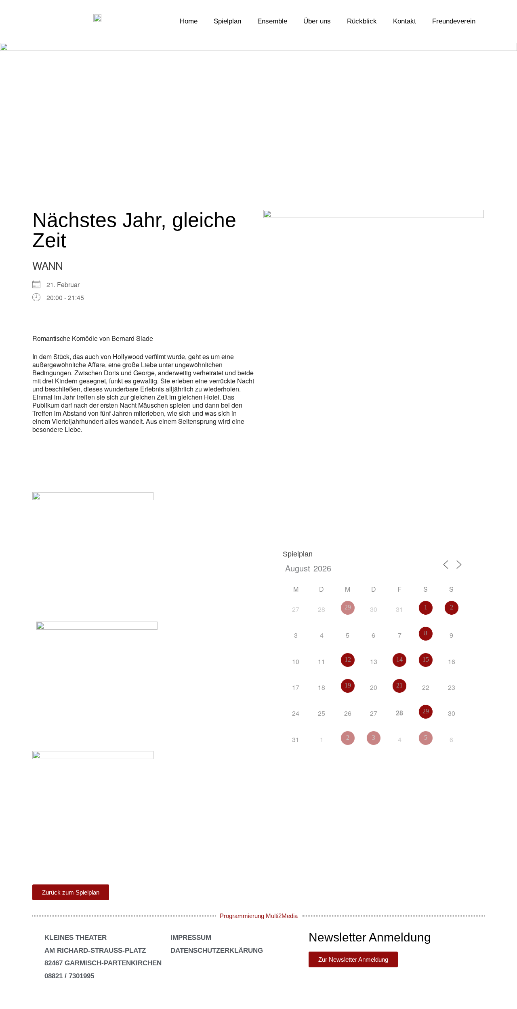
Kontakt (404, 21)
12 (348, 659)
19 (348, 685)
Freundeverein (453, 21)
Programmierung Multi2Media (259, 915)
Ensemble (272, 21)
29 (348, 607)
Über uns (317, 21)
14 (399, 659)
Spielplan (227, 21)
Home (189, 21)
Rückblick (362, 21)
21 (399, 685)
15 (425, 659)
